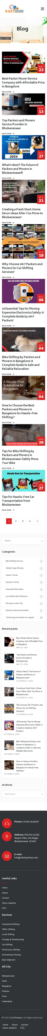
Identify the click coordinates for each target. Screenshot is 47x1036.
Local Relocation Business (17, 596)
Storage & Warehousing (13, 939)
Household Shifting (10, 924)
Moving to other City (14, 603)
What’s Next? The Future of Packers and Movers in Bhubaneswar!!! (20, 169)
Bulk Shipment (8, 959)
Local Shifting (8, 934)
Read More (6, 92)
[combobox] (23, 794)
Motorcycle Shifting (11, 949)
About (5, 892)
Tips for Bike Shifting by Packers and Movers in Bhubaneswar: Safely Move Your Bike (20, 457)
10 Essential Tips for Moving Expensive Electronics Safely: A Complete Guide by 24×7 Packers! (23, 315)
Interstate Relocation (14, 589)
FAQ (4, 908)
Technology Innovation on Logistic (20, 617)
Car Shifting (7, 944)
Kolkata (5, 991)
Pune (4, 996)
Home (5, 887)
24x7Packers (16, 1017)
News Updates (9, 903)
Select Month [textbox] (10, 794)
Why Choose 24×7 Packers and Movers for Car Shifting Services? (22, 268)
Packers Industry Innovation (17, 610)
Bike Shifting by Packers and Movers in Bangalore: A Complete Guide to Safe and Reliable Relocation (21, 363)
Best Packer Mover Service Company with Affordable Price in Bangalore (23, 83)
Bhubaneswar (8, 975)
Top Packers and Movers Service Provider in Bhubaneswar (18, 124)
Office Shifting (8, 929)
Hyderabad (7, 1001)
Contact (5, 897)
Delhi (4, 981)
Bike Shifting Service (14, 561)
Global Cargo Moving (14, 568)
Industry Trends (12, 582)
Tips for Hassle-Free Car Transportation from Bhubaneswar (18, 501)
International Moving (11, 954)
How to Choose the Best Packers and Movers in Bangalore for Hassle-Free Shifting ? (20, 412)
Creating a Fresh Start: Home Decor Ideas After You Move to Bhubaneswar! (22, 213)
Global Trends (12, 575)
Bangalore (6, 986)
